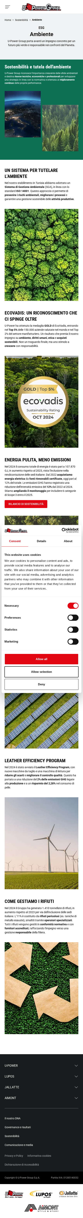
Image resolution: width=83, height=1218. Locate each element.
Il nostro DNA (12, 1118)
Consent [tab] (15, 541)
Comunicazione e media (19, 1145)
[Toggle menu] (8, 7)
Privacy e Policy (14, 1155)
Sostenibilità (21, 20)
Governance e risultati (18, 1127)
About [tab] (68, 541)
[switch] (73, 618)
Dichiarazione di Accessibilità (22, 1164)
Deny (41, 684)
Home (8, 20)
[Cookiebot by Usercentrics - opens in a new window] (62, 530)
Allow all (41, 659)
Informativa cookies (39, 1155)
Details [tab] (41, 541)
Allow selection (41, 671)
